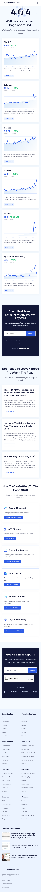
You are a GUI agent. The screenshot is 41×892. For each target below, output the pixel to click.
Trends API (5, 787)
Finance (23, 718)
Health (23, 729)
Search (30, 334)
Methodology (6, 815)
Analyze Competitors (12, 561)
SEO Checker (25, 749)
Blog (3, 819)
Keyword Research (27, 760)
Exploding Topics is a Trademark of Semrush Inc (10, 875)
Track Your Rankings (12, 585)
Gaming (23, 732)
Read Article (10, 412)
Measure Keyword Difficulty (14, 631)
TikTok (23, 808)
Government (6, 749)
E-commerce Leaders (28, 773)
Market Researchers (27, 784)
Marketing (5, 729)
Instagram (24, 804)
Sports (23, 725)
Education (24, 721)
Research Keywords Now (13, 517)
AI (2, 718)
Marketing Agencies (27, 777)
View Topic (8, 76)
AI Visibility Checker (27, 746)
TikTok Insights (6, 784)
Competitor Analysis (27, 756)
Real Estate (5, 760)
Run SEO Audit (10, 538)
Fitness (4, 725)
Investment (5, 753)
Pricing (4, 801)
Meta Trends (6, 780)
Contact (4, 812)
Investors (24, 780)
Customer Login (7, 804)
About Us (5, 808)
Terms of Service (7, 884)
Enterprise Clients (27, 787)
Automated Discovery (8, 777)
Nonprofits (5, 756)
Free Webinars (25, 819)
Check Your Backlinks (12, 608)
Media (4, 732)
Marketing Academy (27, 815)
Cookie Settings (6, 887)
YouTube (24, 801)
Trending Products (7, 773)
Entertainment (6, 746)
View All (4, 736)
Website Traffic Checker (28, 753)
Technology (5, 721)
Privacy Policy (6, 880)
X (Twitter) (24, 812)
